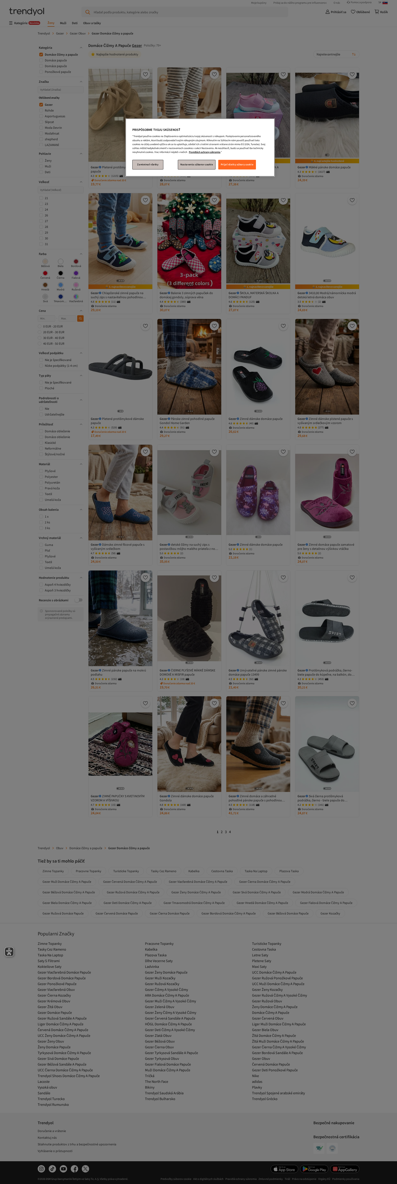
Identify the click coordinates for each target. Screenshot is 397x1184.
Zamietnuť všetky (147, 164)
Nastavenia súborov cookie (196, 164)
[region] (200, 147)
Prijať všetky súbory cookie (237, 164)
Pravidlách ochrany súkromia (204, 152)
